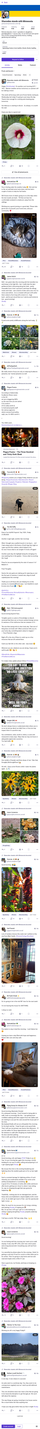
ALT (32, 157)
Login (19, 1426)
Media (20, 65)
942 (3, 29)
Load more (20, 1416)
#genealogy (17, 75)
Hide (31, 116)
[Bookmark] (28, 166)
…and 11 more (5, 263)
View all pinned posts (21, 172)
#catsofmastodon (7, 75)
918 (12, 29)
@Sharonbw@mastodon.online (10, 23)
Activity (7, 65)
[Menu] (36, 59)
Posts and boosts (7, 71)
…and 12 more (5, 1092)
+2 (29, 75)
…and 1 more (32, 352)
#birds (25, 75)
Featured (33, 65)
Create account (8, 1426)
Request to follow (18, 59)
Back (5, 2)
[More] (37, 166)
